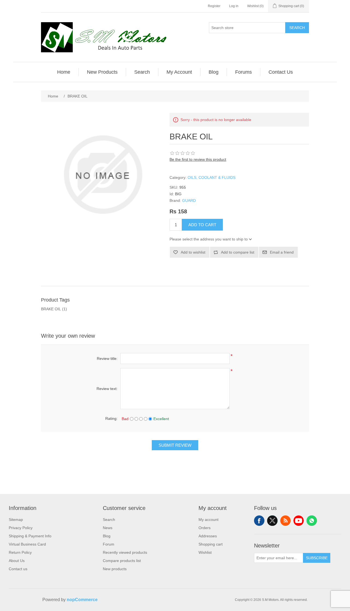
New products (115, 569)
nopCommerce (82, 599)
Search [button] (142, 72)
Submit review (175, 445)
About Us (17, 560)
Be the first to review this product (198, 159)
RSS (285, 520)
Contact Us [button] (281, 72)
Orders (205, 528)
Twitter (272, 520)
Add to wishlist (193, 252)
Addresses (208, 536)
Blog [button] (213, 72)
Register (214, 6)
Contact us (18, 569)
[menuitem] (64, 72)
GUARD (189, 200)
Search (297, 27)
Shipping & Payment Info (30, 536)
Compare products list (122, 560)
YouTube (298, 520)
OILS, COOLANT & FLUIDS (211, 177)
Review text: (107, 388)
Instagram (312, 520)
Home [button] (63, 72)
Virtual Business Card (27, 544)
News (107, 528)
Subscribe (317, 558)
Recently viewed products (125, 552)
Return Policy (20, 552)
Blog (106, 536)
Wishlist (205, 552)
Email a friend (282, 252)
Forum (108, 544)
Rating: (111, 418)
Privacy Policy (21, 528)
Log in (233, 6)
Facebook (259, 520)
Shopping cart (211, 544)
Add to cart (202, 224)
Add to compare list (237, 252)
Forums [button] (243, 72)
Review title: (107, 358)
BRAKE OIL (51, 309)
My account (208, 519)
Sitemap (16, 519)
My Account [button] (179, 72)
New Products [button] (102, 72)
